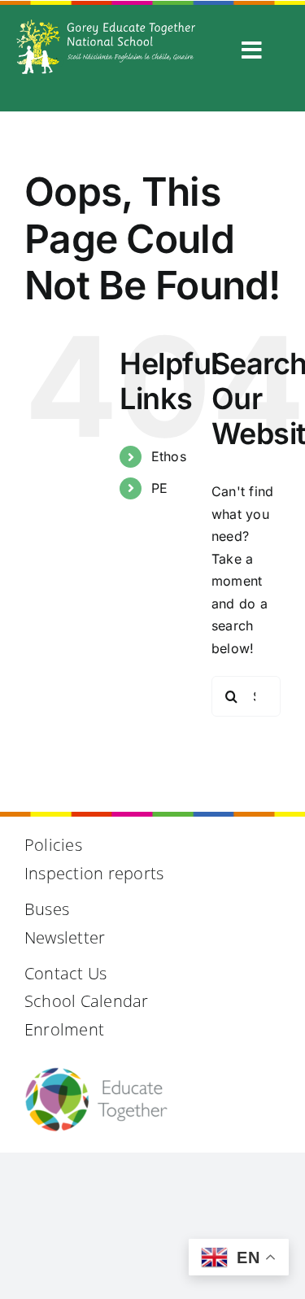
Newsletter (64, 937)
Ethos (168, 456)
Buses (46, 909)
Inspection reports (93, 873)
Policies (53, 845)
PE (159, 488)
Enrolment (64, 1029)
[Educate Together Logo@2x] (96, 1073)
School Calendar (86, 1001)
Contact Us (65, 973)
